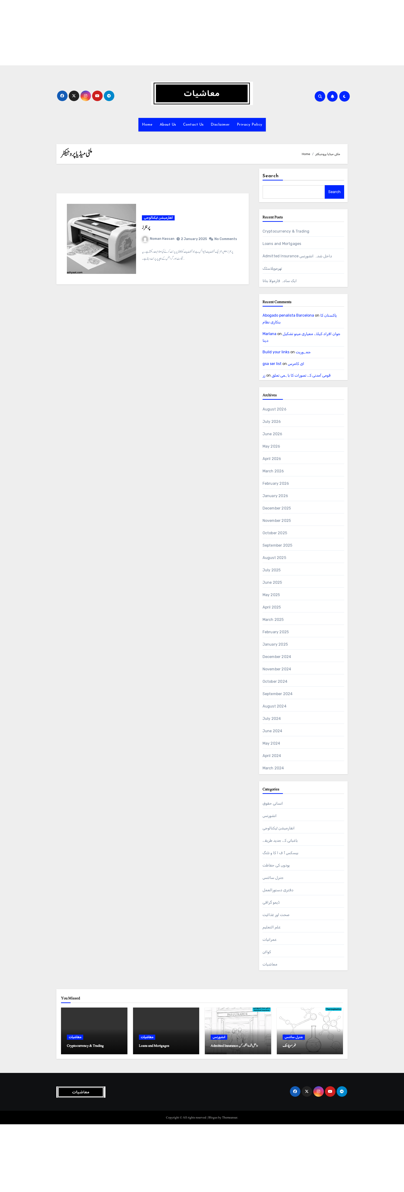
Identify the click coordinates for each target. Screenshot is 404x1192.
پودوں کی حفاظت (276, 865)
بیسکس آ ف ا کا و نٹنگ (280, 853)
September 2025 (277, 545)
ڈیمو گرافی (271, 902)
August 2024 (274, 706)
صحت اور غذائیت (276, 915)
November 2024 (277, 669)
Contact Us (193, 125)
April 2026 (272, 458)
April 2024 (272, 755)
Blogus (212, 1117)
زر (264, 375)
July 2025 (272, 570)
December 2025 (277, 508)
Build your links (276, 352)
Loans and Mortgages (282, 243)
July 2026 (272, 421)
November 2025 (277, 520)
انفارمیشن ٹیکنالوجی (158, 218)
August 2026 (274, 409)
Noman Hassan (162, 239)
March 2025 (273, 619)
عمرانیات (270, 939)
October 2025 (275, 533)
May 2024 (271, 743)
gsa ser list (272, 363)
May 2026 (271, 446)
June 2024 (272, 731)
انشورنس (270, 816)
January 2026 (275, 496)
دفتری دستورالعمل (278, 890)
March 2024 (273, 768)
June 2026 (272, 434)
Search (271, 176)
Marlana (269, 334)
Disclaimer (220, 125)
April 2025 (272, 607)
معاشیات (270, 964)
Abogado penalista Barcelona (288, 315)
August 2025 (274, 557)
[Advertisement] (141, 32)
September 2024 (278, 694)
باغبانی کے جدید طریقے (280, 840)
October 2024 (275, 681)
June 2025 (272, 582)
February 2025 (276, 632)
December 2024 (277, 656)
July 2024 (272, 718)
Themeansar (229, 1117)
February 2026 (276, 483)
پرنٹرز (146, 227)
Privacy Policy (249, 125)
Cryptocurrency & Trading (286, 231)
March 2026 (273, 471)
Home (147, 125)
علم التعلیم (272, 927)
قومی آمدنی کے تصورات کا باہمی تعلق (301, 375)
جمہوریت (303, 352)
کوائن (267, 952)
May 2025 (271, 595)
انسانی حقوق (273, 803)
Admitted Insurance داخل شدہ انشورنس (297, 256)
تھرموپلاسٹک (272, 268)
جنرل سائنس (273, 877)
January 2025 (275, 644)
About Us (168, 125)
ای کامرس (296, 363)
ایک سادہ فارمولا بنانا (280, 281)
